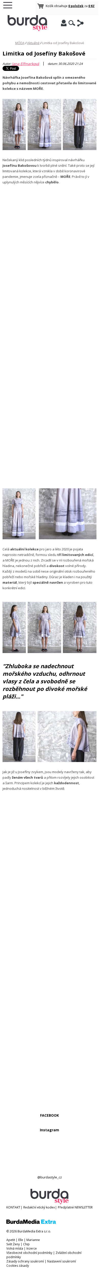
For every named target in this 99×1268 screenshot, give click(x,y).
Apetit (10, 1240)
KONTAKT (13, 1207)
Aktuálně (33, 43)
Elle (20, 1240)
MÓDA (20, 43)
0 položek (76, 6)
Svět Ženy (13, 1244)
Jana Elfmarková (25, 63)
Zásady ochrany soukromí (25, 1261)
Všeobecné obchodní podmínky (29, 1253)
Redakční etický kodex (39, 1207)
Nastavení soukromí (61, 1261)
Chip (26, 1244)
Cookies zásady (17, 1265)
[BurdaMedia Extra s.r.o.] (31, 1223)
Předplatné (66, 1207)
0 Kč (91, 6)
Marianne (33, 1240)
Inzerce (31, 1248)
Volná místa (14, 1248)
